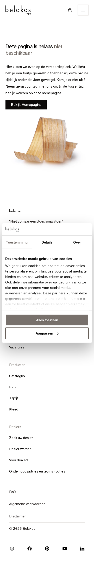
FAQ (12, 492)
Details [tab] (47, 242)
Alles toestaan (47, 320)
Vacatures (16, 347)
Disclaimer (17, 516)
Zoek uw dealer (21, 438)
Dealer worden (20, 449)
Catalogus (17, 376)
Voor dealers (19, 460)
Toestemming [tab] (17, 242)
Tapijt (13, 398)
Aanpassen (44, 333)
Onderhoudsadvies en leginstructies (37, 471)
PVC (12, 387)
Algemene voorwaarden (27, 504)
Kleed (13, 409)
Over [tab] (77, 242)
